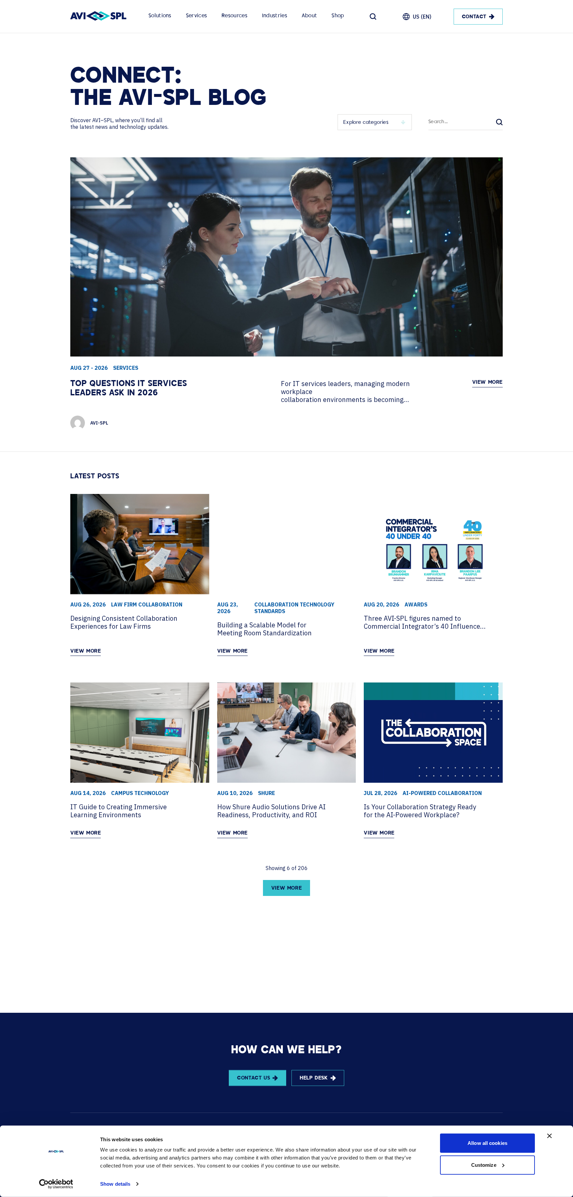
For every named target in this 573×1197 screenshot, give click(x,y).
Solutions (160, 16)
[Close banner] (549, 1136)
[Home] (98, 16)
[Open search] (373, 16)
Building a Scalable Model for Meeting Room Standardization (264, 629)
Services (196, 16)
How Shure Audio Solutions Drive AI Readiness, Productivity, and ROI (271, 811)
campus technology (140, 793)
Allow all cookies (487, 1143)
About (309, 16)
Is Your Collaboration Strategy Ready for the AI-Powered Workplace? (420, 811)
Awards (416, 604)
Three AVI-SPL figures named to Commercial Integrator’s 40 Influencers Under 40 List (425, 622)
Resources (234, 16)
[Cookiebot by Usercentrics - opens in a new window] (56, 1184)
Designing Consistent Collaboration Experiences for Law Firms (123, 622)
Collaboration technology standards (294, 607)
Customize (483, 1164)
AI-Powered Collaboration (442, 793)
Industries (274, 16)
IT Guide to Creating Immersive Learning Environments (118, 811)
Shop (338, 16)
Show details (115, 1184)
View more (487, 382)
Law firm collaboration (146, 604)
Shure (266, 793)
